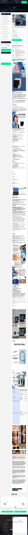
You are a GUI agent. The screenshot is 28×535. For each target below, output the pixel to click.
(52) (5, 28)
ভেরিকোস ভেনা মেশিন (14, 488)
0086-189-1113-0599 (24, 0)
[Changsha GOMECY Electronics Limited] (5, 2)
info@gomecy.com (18, 0)
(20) (5, 36)
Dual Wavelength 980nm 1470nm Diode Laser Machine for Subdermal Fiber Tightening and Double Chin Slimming (7, 508)
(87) (5, 24)
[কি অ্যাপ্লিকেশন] (4, 47)
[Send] (26, 534)
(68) (5, 31)
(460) (4, 19)
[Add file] (13, 534)
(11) (5, 34)
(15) (4, 39)
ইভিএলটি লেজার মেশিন (19, 488)
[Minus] (26, 517)
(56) (5, 22)
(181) (5, 17)
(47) (5, 26)
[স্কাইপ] (2, 47)
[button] (13, 25)
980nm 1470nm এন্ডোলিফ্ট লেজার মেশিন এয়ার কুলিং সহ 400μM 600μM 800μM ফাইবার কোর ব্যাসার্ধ (20, 508)
